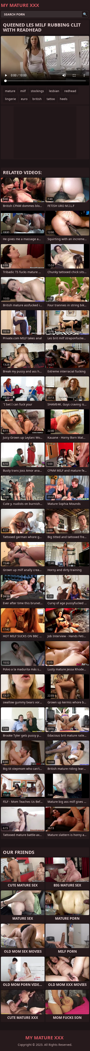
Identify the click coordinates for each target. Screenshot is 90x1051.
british (37, 99)
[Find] (85, 14)
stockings (37, 91)
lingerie (10, 99)
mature (10, 91)
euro (24, 99)
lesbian (54, 91)
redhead (70, 91)
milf (23, 91)
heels (63, 99)
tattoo (51, 99)
